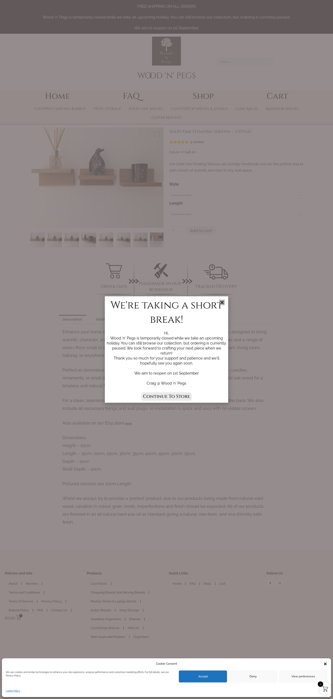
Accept (203, 676)
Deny (253, 676)
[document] (166, 349)
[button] (325, 664)
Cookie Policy (13, 691)
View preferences (303, 676)
